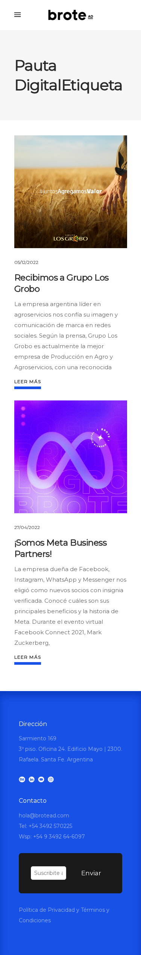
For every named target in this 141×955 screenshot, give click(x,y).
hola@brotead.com (44, 815)
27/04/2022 (27, 527)
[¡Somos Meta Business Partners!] (70, 456)
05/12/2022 (26, 262)
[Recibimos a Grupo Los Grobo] (70, 191)
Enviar (91, 873)
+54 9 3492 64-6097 (59, 836)
